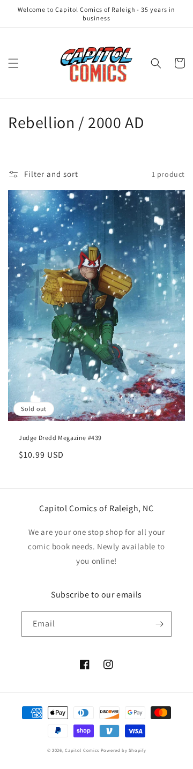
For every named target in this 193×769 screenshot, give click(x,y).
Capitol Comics (82, 750)
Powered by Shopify (123, 750)
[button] (13, 63)
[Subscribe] (159, 624)
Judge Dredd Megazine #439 (60, 438)
